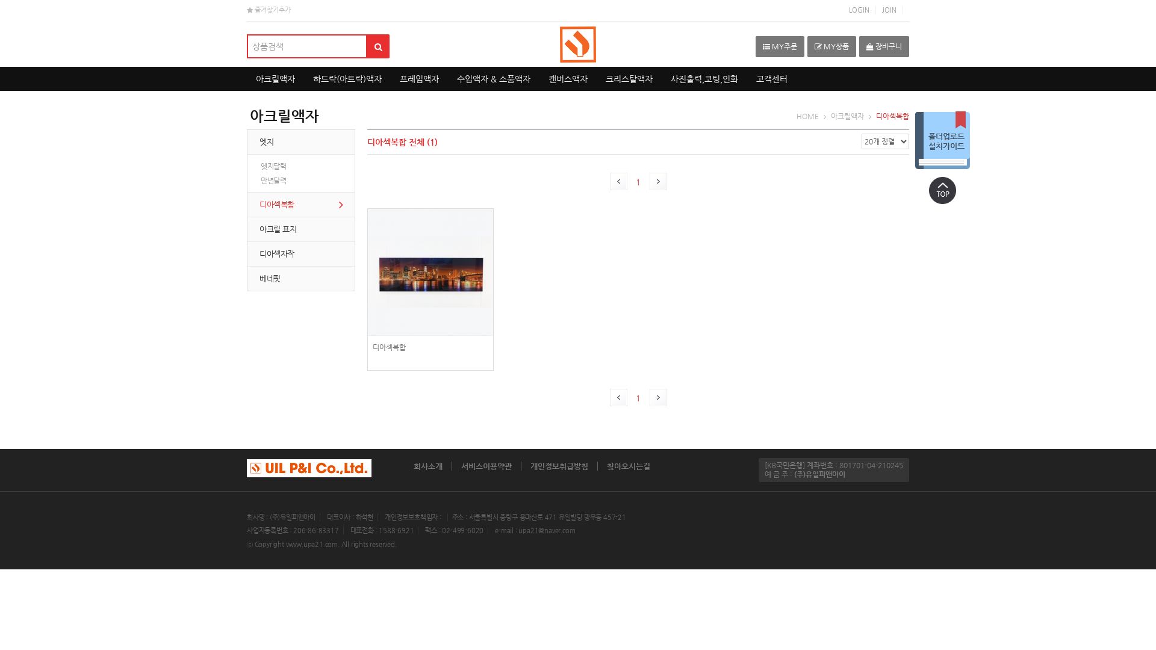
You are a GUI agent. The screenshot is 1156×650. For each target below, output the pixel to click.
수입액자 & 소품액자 (493, 79)
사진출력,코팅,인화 (704, 79)
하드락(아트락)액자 (347, 79)
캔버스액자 (568, 79)
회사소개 (428, 466)
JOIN (889, 10)
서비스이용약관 (486, 466)
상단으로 (942, 190)
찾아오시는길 (628, 466)
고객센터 (772, 79)
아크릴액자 (275, 79)
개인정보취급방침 (559, 466)
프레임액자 (419, 79)
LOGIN (859, 10)
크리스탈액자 (629, 79)
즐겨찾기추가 (272, 10)
